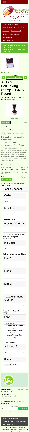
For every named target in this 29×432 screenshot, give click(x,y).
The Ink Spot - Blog (8, 40)
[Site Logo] (14, 11)
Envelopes (5, 31)
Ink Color (9, 242)
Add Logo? (10, 346)
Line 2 (8, 270)
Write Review (6, 122)
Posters (4, 34)
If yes (7, 359)
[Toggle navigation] (4, 2)
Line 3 (8, 283)
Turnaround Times (7, 421)
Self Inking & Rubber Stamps (16, 45)
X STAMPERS (8, 47)
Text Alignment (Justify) (13, 298)
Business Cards (7, 28)
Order (7, 195)
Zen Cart (18, 431)
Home (4, 45)
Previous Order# (14, 223)
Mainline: (9, 208)
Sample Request (7, 37)
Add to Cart (23, 409)
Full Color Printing (16, 31)
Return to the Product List (14, 78)
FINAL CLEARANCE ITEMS (10, 24)
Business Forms (19, 28)
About (4, 418)
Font (7, 317)
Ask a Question (6, 179)
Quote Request (14, 34)
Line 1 (7, 258)
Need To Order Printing (20, 429)
